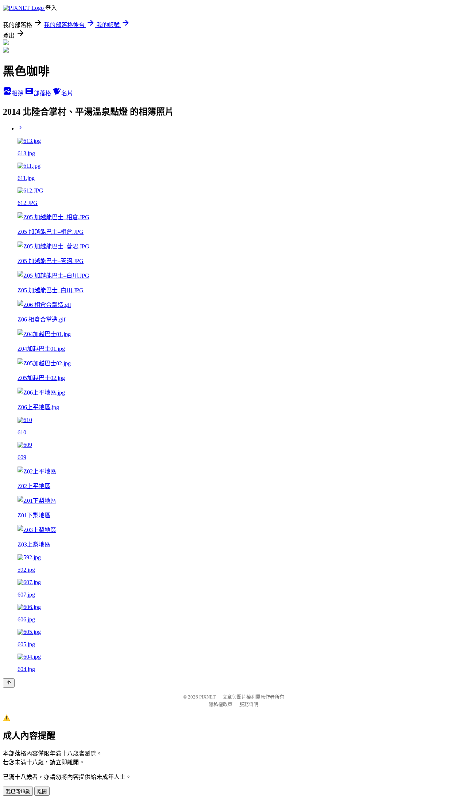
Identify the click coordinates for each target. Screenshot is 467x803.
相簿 (18, 93)
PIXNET (207, 697)
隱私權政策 (220, 704)
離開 (42, 791)
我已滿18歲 (18, 791)
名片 (67, 93)
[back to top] (9, 683)
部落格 (43, 93)
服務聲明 (248, 704)
